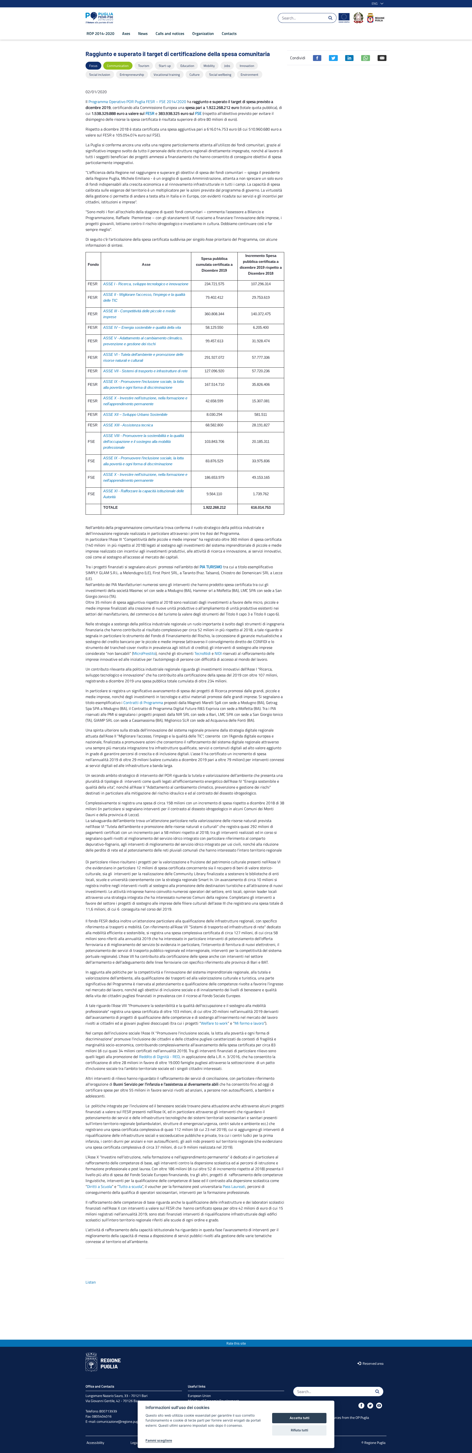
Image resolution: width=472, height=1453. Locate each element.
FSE (198, 113)
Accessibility (95, 1442)
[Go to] (100, 18)
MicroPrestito (144, 653)
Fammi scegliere (159, 1440)
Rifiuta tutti (299, 1430)
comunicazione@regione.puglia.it (120, 1421)
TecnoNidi (202, 653)
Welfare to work (214, 1023)
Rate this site (236, 1343)
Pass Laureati (234, 1186)
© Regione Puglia (373, 1442)
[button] (377, 3)
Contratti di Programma (143, 702)
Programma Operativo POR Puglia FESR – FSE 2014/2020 (137, 102)
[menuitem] (100, 33)
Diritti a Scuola (99, 1186)
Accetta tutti (299, 1418)
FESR (150, 113)
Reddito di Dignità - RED (159, 1057)
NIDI (218, 653)
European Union (199, 1395)
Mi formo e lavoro (249, 1023)
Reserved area (373, 1363)
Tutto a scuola (130, 1186)
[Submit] (330, 18)
